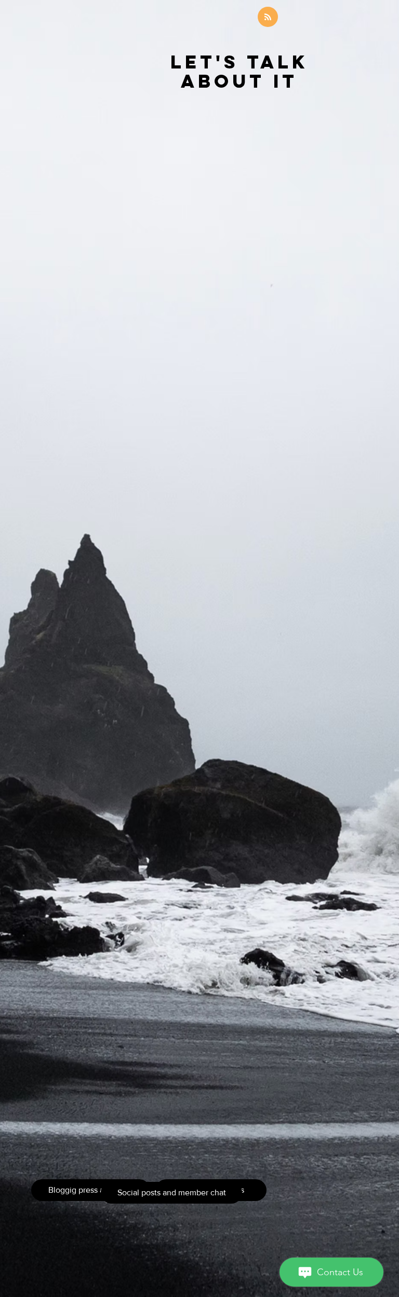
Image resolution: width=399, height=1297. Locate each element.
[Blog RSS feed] (268, 17)
